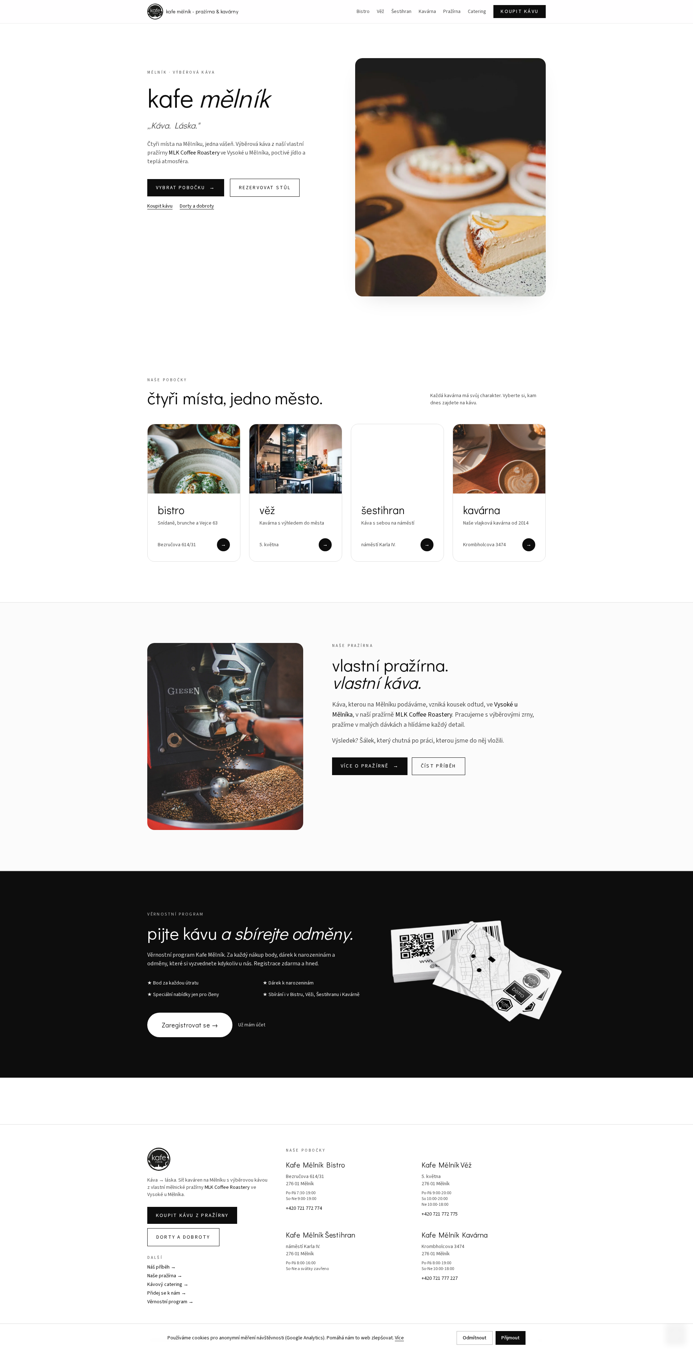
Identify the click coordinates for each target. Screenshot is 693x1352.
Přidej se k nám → (166, 1293)
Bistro (363, 11)
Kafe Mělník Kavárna (455, 1234)
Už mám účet (251, 1025)
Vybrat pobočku (185, 187)
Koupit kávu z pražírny (192, 1215)
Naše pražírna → (164, 1275)
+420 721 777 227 (440, 1278)
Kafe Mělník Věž (446, 1164)
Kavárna (427, 11)
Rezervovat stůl (265, 187)
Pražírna (452, 11)
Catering (477, 11)
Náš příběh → (161, 1267)
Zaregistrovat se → (190, 1025)
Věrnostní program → (170, 1301)
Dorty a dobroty (197, 206)
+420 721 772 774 (304, 1208)
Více (399, 1338)
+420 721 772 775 (440, 1214)
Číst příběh (438, 766)
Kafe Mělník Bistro (315, 1164)
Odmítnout (475, 1338)
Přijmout (510, 1338)
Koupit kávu (520, 11)
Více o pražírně (370, 766)
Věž (380, 11)
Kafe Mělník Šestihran (320, 1234)
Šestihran (401, 11)
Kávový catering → (167, 1284)
